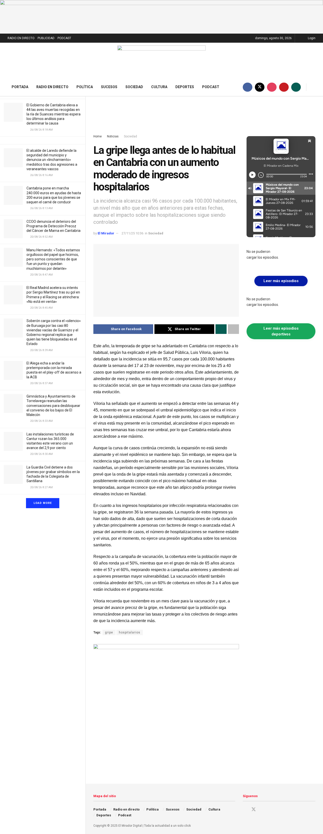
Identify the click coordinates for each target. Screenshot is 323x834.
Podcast (210, 87)
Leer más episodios (281, 281)
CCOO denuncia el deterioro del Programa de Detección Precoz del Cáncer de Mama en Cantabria (53, 226)
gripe (109, 632)
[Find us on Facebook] (247, 87)
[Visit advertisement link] (161, 17)
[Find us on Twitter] (259, 87)
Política (84, 87)
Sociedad (134, 87)
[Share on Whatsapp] (221, 329)
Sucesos (109, 87)
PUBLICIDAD (46, 38)
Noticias (113, 136)
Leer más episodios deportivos (281, 331)
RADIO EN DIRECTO (21, 38)
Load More (43, 503)
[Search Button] (313, 87)
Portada (20, 87)
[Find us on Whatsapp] (296, 87)
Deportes (184, 87)
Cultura (159, 87)
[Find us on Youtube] (284, 87)
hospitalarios (129, 632)
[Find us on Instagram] (272, 87)
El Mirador (106, 233)
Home (97, 136)
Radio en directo (52, 87)
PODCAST (64, 38)
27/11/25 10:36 (132, 233)
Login (311, 38)
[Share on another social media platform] (233, 329)
